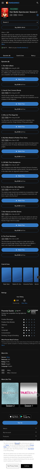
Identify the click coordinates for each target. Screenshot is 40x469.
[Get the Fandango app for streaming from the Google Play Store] (25, 417)
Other (8, 357)
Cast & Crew (20, 55)
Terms (7, 445)
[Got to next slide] (38, 277)
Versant (17, 443)
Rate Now (24, 303)
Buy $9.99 (23, 27)
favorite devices (22, 47)
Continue (26, 466)
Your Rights (31, 449)
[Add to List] (38, 15)
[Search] (37, 3)
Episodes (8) (6, 55)
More (3, 44)
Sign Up (20, 423)
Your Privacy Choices (12, 466)
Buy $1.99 (20, 84)
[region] (20, 455)
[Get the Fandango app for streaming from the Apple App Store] (14, 417)
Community (16, 303)
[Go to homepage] (13, 3)
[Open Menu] (2, 3)
